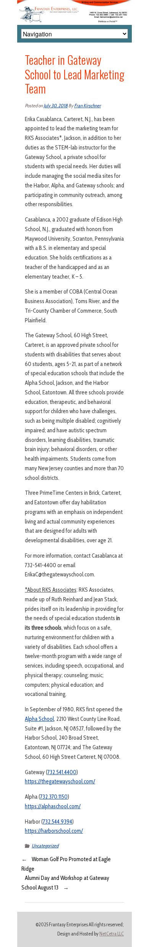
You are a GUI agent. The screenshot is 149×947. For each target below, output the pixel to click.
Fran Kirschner (87, 105)
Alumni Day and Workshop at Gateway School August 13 (65, 883)
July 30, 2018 (56, 105)
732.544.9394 (57, 821)
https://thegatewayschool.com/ (60, 781)
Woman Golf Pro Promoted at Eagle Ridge (66, 864)
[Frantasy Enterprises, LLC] (74, 4)
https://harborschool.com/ (54, 830)
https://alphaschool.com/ (53, 806)
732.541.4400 (61, 772)
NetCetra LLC (111, 934)
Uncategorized (45, 846)
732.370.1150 (54, 796)
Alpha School (39, 719)
